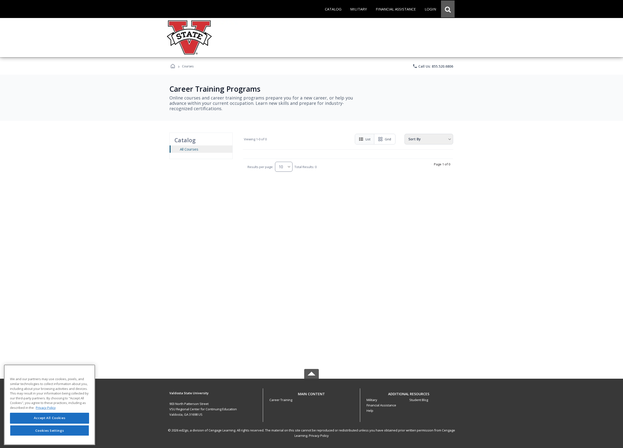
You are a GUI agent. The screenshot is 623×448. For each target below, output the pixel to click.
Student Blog (418, 400)
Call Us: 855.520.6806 (432, 66)
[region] (49, 405)
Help (369, 410)
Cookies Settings (49, 430)
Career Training (280, 400)
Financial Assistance (381, 405)
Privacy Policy (319, 435)
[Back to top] (311, 396)
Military (371, 400)
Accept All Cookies (49, 418)
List (368, 139)
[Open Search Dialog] (448, 9)
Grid (388, 139)
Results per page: (260, 167)
